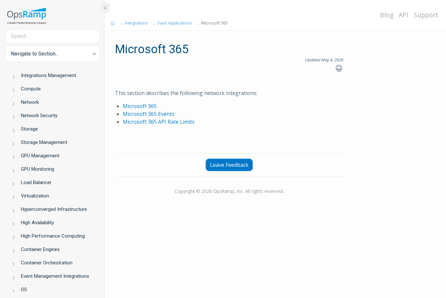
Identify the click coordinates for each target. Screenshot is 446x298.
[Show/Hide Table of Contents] (105, 8)
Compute (31, 89)
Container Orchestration (46, 263)
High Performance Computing (53, 236)
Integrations (136, 23)
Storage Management (44, 142)
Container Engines (40, 249)
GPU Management (40, 156)
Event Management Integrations (55, 276)
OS (24, 289)
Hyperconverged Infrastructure (54, 209)
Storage (29, 129)
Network (30, 102)
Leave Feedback (229, 164)
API (403, 14)
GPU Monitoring (37, 169)
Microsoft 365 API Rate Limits (159, 121)
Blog (386, 14)
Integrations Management (48, 75)
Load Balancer (36, 182)
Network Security (39, 115)
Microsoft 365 (140, 106)
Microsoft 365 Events (148, 114)
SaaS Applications (174, 23)
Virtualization (35, 196)
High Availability (37, 223)
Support (426, 14)
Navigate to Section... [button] (34, 54)
